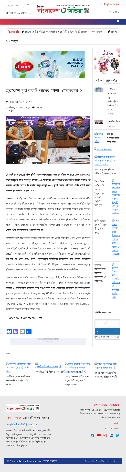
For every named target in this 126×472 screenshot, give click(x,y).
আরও (8, 353)
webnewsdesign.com (112, 461)
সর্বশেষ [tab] (99, 80)
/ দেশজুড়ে (13, 41)
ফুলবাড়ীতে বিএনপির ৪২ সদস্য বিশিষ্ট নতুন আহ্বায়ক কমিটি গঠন (113, 121)
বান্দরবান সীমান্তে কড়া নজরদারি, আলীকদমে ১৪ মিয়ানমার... (100, 273)
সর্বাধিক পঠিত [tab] (111, 80)
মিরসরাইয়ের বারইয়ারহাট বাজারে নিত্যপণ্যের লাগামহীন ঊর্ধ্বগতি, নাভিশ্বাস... (99, 193)
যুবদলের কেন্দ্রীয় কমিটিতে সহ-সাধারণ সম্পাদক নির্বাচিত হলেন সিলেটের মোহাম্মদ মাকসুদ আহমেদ (50, 31)
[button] (118, 22)
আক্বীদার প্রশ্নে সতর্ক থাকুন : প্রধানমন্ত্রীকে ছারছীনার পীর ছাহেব (112, 99)
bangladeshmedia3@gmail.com (22, 424)
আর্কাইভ (116, 12)
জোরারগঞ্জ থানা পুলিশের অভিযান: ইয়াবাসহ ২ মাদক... (106, 171)
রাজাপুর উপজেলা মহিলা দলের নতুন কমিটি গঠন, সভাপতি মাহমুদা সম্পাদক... (77, 380)
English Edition (112, 4)
